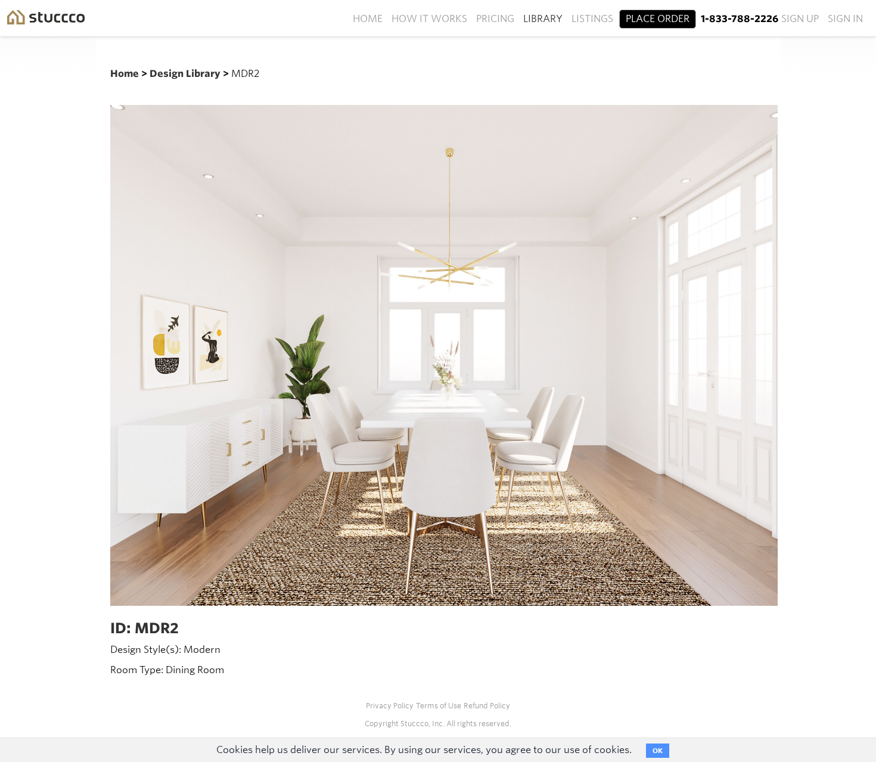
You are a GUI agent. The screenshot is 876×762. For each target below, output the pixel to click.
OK (658, 750)
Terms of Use (438, 705)
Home (368, 18)
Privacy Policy (390, 705)
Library (543, 18)
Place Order (657, 18)
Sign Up (800, 18)
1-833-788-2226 (739, 18)
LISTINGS (592, 18)
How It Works (429, 18)
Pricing (495, 18)
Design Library (186, 73)
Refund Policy (487, 705)
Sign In (845, 18)
